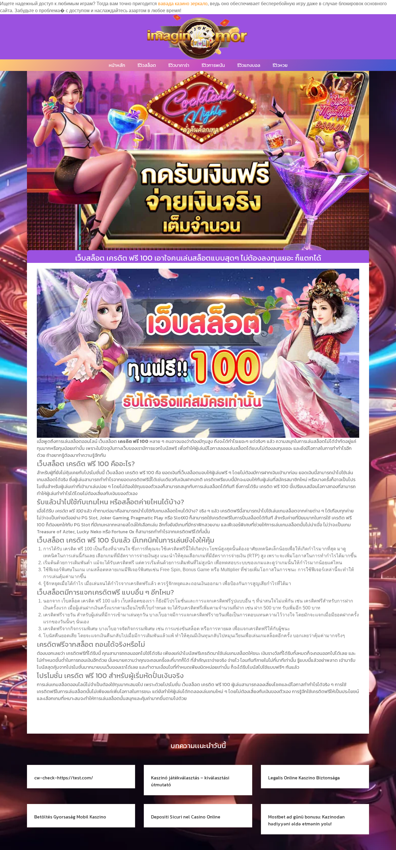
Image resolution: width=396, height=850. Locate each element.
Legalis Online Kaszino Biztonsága (304, 777)
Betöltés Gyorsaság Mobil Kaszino (70, 816)
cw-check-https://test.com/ (63, 777)
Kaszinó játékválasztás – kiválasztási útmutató (190, 781)
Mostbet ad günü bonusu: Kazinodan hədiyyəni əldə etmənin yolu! (306, 820)
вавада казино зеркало (183, 3)
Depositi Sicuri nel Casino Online (185, 816)
